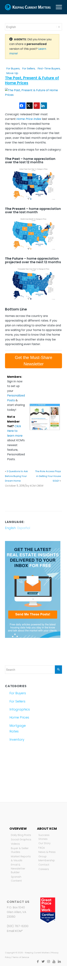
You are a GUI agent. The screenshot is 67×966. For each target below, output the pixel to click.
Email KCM (14, 931)
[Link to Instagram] (48, 961)
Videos (15, 844)
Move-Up (12, 73)
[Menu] (57, 7)
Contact (43, 864)
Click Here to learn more (15, 431)
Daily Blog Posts (21, 835)
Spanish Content (16, 878)
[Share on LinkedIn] (44, 105)
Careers (43, 869)
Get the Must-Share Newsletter (33, 360)
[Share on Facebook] (22, 105)
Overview (18, 828)
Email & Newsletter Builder (18, 868)
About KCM (47, 828)
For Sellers (28, 68)
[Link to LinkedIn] (59, 961)
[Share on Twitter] (29, 105)
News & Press (47, 852)
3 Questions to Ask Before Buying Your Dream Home (16, 476)
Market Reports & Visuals (21, 858)
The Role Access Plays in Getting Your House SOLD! (48, 476)
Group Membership (46, 858)
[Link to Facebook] (38, 961)
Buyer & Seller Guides (20, 850)
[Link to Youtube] (54, 961)
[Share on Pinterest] (37, 105)
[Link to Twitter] (43, 961)
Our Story (44, 843)
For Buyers (13, 68)
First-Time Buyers (49, 68)
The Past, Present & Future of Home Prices (32, 80)
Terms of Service (20, 957)
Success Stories (43, 837)
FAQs (41, 847)
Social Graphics (21, 839)
